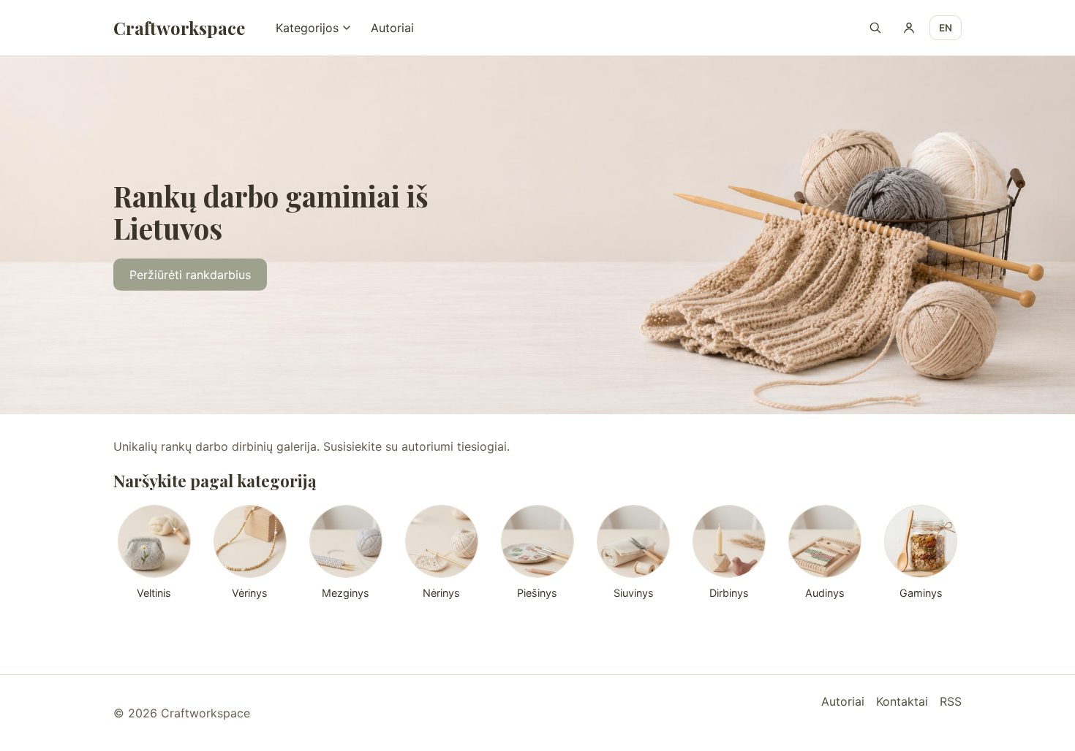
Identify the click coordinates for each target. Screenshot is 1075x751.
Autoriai (392, 27)
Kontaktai (902, 701)
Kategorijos (307, 27)
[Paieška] (875, 28)
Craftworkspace (179, 27)
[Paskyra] (909, 28)
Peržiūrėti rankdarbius (190, 274)
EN (945, 28)
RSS (951, 701)
